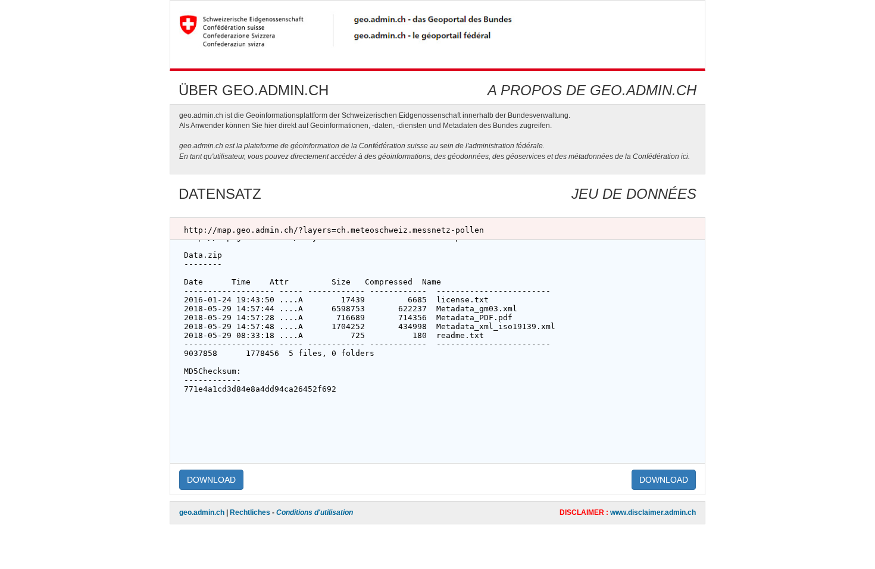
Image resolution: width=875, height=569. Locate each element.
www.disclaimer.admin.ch (653, 512)
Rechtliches (250, 512)
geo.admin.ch (201, 512)
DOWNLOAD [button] (211, 479)
